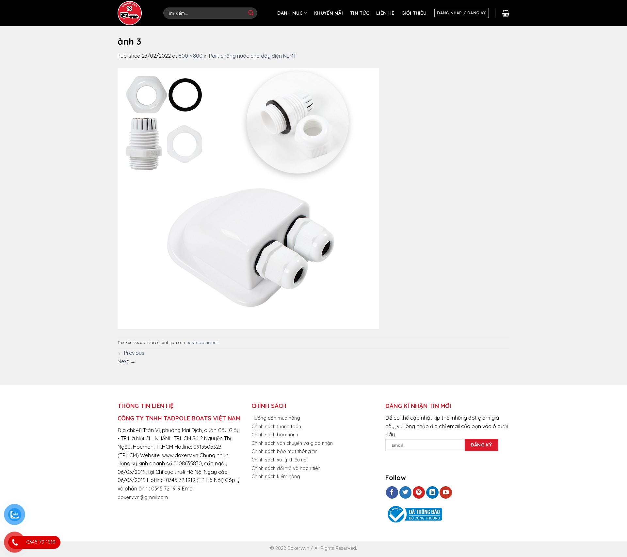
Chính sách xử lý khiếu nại (279, 460)
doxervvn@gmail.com (143, 497)
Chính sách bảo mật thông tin (284, 451)
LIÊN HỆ (385, 13)
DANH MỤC (289, 13)
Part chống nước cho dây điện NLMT (252, 56)
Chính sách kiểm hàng (275, 476)
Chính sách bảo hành (274, 434)
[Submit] (250, 13)
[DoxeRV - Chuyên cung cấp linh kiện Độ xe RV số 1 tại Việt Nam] (131, 13)
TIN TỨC (359, 13)
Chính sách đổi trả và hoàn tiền (285, 468)
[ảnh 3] (248, 198)
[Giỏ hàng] (505, 13)
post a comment (202, 342)
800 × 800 (190, 56)
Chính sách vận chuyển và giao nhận (292, 443)
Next (127, 361)
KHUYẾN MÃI (328, 13)
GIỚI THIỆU (413, 13)
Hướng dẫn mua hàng (275, 418)
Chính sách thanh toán (276, 426)
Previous (131, 353)
